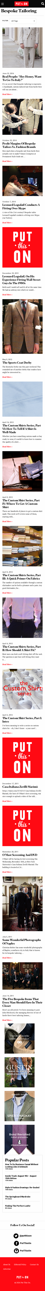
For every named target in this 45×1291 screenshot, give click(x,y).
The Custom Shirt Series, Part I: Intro (22, 719)
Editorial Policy (20, 1264)
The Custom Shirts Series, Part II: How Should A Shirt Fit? (21, 648)
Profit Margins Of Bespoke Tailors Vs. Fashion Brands (19, 145)
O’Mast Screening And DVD (19, 855)
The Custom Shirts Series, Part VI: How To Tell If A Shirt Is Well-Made (21, 429)
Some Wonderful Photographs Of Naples (21, 941)
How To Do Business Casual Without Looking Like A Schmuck (21, 1165)
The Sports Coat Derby (17, 362)
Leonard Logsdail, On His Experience (18, 278)
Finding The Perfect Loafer (17, 1206)
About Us (6, 1264)
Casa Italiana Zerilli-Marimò (20, 786)
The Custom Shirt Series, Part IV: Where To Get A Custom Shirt (21, 504)
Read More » (7, 94)
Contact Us (34, 1264)
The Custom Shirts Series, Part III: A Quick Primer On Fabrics (21, 576)
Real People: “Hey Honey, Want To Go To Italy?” (22, 78)
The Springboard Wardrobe (17, 1197)
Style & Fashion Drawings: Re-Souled (22, 1187)
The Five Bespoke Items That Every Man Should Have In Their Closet (22, 1002)
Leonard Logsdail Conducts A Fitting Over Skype (21, 206)
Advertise (7, 1269)
